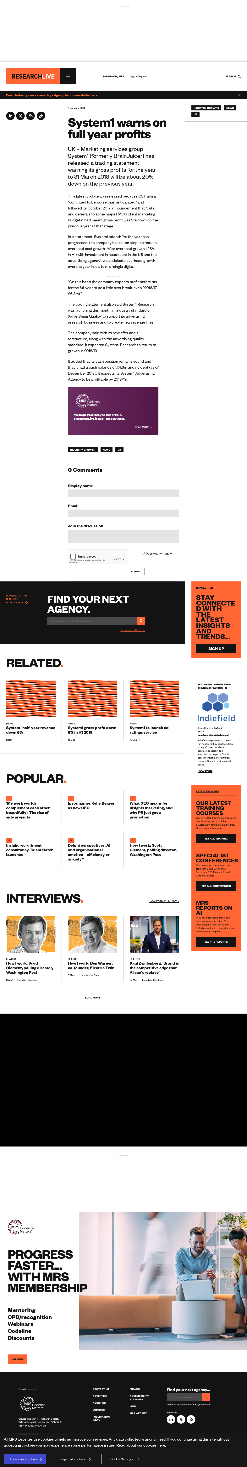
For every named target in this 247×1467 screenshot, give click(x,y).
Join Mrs (99, 1409)
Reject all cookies (72, 1459)
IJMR (133, 1406)
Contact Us (101, 1389)
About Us (99, 1403)
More (164, 900)
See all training (216, 838)
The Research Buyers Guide (16, 599)
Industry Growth (82, 450)
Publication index (101, 1418)
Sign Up (216, 648)
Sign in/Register (138, 76)
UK (119, 450)
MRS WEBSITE (138, 1413)
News (106, 450)
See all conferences (216, 886)
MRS (121, 76)
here (161, 1445)
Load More (92, 997)
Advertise (100, 1396)
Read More (142, 427)
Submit (136, 571)
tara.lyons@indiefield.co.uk (213, 735)
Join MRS (18, 1359)
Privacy (135, 1389)
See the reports (216, 942)
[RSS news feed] (30, 119)
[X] (20, 119)
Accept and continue (23, 1459)
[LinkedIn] (10, 119)
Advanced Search (132, 630)
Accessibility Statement (139, 1397)
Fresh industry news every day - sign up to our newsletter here (51, 95)
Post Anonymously (159, 553)
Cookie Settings (121, 1459)
